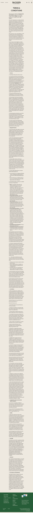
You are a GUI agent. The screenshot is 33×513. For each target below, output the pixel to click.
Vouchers (2, 2)
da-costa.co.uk (6, 499)
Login (9, 508)
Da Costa (6, 2)
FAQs (13, 497)
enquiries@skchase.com (15, 156)
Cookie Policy (15, 498)
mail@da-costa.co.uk (7, 497)
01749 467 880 (6, 496)
